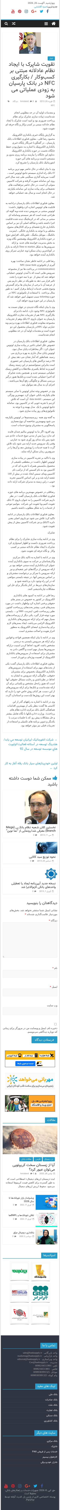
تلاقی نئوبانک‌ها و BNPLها (21, 1215)
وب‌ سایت (52, 1005)
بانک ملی (53, 1394)
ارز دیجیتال (48, 1159)
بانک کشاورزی (50, 1421)
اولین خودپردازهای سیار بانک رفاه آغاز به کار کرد (31, 765)
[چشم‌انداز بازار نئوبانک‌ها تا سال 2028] (46, 1197)
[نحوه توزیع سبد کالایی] (46, 844)
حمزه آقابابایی (40, 7)
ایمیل (53, 987)
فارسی (37, 1159)
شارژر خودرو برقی (49, 1462)
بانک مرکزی (52, 1441)
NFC (53, 105)
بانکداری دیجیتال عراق (23, 1232)
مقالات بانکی (26, 1159)
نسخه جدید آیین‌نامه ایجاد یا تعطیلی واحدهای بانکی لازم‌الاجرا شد (33, 885)
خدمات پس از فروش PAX (44, 1451)
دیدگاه (53, 920)
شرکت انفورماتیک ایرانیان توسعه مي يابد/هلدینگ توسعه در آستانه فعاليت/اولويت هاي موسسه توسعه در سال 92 (30, 744)
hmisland (24, 101)
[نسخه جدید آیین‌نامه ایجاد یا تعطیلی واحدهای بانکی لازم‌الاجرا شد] (51, 870)
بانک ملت (52, 1405)
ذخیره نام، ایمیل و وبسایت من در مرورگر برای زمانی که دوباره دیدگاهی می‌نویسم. (30, 1030)
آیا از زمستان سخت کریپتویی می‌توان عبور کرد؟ (33, 1167)
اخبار (51, 58)
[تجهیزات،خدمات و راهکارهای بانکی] (53, 23)
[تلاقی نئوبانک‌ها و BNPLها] (46, 1214)
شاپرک (54, 1446)
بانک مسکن (51, 1415)
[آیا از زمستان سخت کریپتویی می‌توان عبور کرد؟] (30, 1127)
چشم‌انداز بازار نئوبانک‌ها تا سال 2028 (21, 1199)
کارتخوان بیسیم (50, 1457)
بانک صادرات (51, 1400)
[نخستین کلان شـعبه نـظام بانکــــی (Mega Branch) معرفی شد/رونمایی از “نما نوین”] (41, 792)
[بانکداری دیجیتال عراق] (46, 1231)
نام (54, 968)
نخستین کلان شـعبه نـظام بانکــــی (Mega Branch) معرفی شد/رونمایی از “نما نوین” (31, 829)
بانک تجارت (51, 1410)
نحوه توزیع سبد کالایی (42, 857)
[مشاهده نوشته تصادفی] (13, 23)
